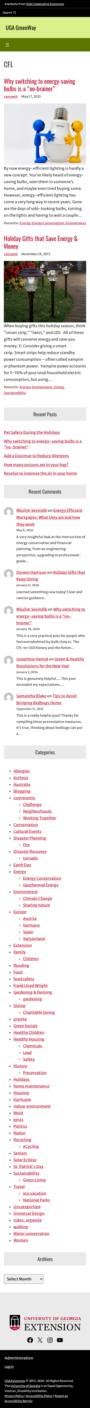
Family (19, 952)
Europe (19, 911)
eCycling (31, 1146)
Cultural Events (27, 831)
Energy (25, 223)
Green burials (25, 1025)
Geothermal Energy (41, 885)
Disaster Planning (29, 838)
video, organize (27, 1220)
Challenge (32, 804)
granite (20, 1019)
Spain (28, 931)
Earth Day (22, 864)
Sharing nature (36, 905)
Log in (9, 1367)
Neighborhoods (37, 811)
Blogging (21, 791)
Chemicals (32, 1045)
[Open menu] (7, 45)
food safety (23, 978)
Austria (29, 918)
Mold (18, 1112)
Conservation (25, 824)
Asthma (20, 777)
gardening (32, 999)
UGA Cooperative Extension (45, 4)
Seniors (20, 1153)
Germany (31, 925)
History (20, 1066)
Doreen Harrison (31, 572)
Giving (59, 387)
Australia (21, 784)
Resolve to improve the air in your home (40, 473)
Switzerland (34, 938)
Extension (22, 945)
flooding (21, 965)
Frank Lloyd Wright (30, 985)
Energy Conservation (48, 223)
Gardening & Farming (32, 992)
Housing (21, 1092)
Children (31, 958)
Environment (76, 223)
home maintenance (31, 1086)
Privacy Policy (14, 1396)
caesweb (11, 97)
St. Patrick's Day (28, 1166)
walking (20, 1226)
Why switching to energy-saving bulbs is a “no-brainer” (39, 84)
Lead (27, 1052)
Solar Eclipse (24, 1159)
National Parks (36, 1200)
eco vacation (34, 1193)
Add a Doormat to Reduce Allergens (36, 455)
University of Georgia (25, 1386)
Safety (29, 1059)
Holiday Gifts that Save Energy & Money (41, 242)
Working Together (39, 818)
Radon (19, 1133)
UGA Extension (15, 1381)
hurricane (22, 1099)
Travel (19, 1186)
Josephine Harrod (32, 659)
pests (18, 1119)
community (24, 797)
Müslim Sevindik (31, 510)
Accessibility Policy (39, 1396)
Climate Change (37, 898)
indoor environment (32, 1106)
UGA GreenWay (21, 27)
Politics (20, 1126)
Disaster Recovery (30, 851)
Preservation (35, 1072)
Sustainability (15, 393)
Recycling (22, 1139)
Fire (26, 844)
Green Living (34, 1179)
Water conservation (31, 1233)
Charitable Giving (39, 1012)
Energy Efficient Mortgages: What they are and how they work (49, 517)
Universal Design (29, 1213)
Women (20, 1240)
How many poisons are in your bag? (36, 464)
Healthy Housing (28, 1039)
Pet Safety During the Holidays (32, 432)
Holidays (21, 1079)
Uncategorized (27, 1206)
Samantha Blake (31, 695)
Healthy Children (28, 1032)
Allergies (21, 771)
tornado (30, 858)
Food (18, 972)
